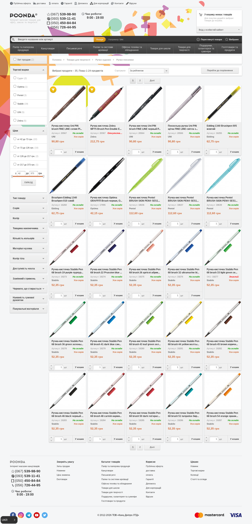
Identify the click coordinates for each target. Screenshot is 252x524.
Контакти (119, 3)
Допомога (83, 3)
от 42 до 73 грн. (27, 139)
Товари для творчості (78, 60)
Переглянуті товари (211, 39)
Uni (121, 39)
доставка (41, 3)
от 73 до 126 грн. (27, 148)
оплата (55, 3)
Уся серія (78, 136)
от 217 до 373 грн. (27, 164)
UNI (20, 112)
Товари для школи (110, 488)
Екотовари (62, 479)
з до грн (28, 178)
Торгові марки (197, 470)
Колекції (194, 475)
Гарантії (68, 3)
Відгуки (132, 3)
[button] (9, 519)
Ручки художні (103, 60)
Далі (152, 80)
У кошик (79, 152)
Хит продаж (25, 59)
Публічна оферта (22, 3)
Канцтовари (107, 470)
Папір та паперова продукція (115, 466)
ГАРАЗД (28, 182)
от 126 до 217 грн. (27, 156)
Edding (210, 137)
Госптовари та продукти (113, 501)
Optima (22, 87)
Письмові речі (108, 475)
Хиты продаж (63, 466)
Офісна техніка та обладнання (116, 483)
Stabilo (22, 104)
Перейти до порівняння (220, 70)
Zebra (21, 121)
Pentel (22, 95)
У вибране (58, 120)
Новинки (61, 470)
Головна (56, 60)
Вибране (234, 39)
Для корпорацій (101, 3)
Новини (194, 466)
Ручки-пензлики (125, 60)
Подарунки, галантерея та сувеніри (119, 496)
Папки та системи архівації (114, 479)
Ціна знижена (63, 475)
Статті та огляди (199, 479)
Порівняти (77, 120)
